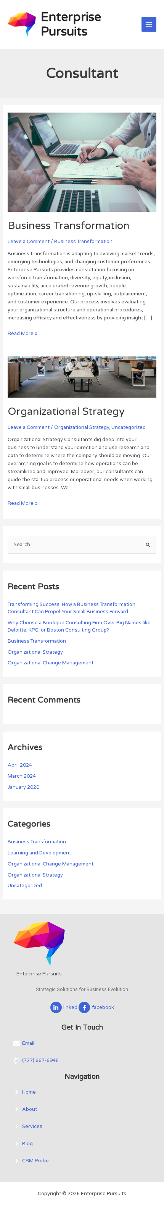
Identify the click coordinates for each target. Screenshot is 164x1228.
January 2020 (23, 787)
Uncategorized (128, 427)
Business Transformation (69, 225)
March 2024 (22, 776)
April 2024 (20, 765)
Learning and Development (39, 853)
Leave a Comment (29, 242)
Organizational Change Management (50, 663)
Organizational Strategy (67, 411)
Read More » (22, 333)
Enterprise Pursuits (71, 24)
